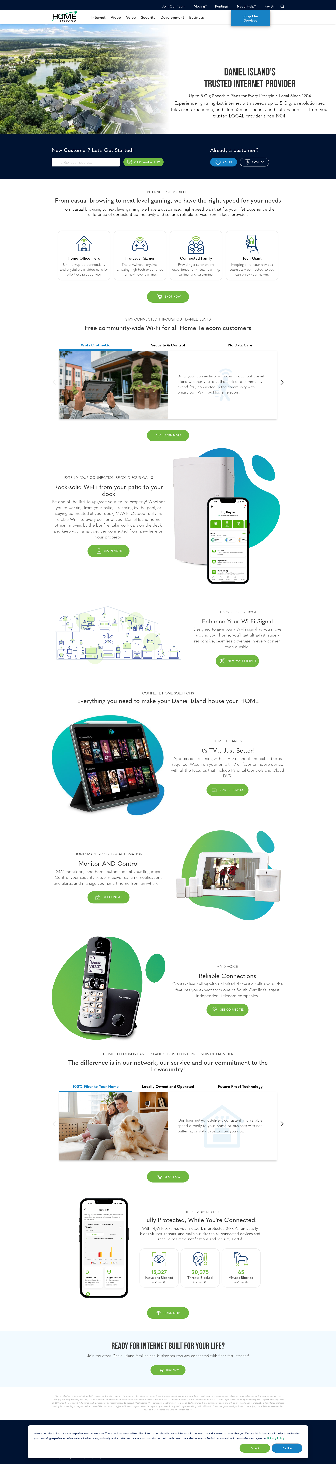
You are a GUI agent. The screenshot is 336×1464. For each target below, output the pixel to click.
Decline (287, 1448)
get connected (232, 1009)
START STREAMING (231, 790)
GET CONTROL (113, 897)
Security (148, 17)
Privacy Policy (275, 1438)
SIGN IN (227, 162)
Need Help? (246, 6)
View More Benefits (241, 660)
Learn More (113, 550)
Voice (131, 17)
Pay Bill (269, 6)
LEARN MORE (172, 435)
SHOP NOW (172, 1176)
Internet (98, 17)
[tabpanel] (168, 385)
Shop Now (173, 296)
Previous (54, 382)
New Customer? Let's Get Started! (93, 149)
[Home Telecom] (68, 16)
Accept (254, 1448)
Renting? (222, 6)
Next (282, 382)
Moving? (200, 6)
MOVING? (258, 162)
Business (196, 17)
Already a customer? (234, 149)
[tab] (95, 344)
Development (172, 17)
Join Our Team (173, 6)
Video (116, 17)
